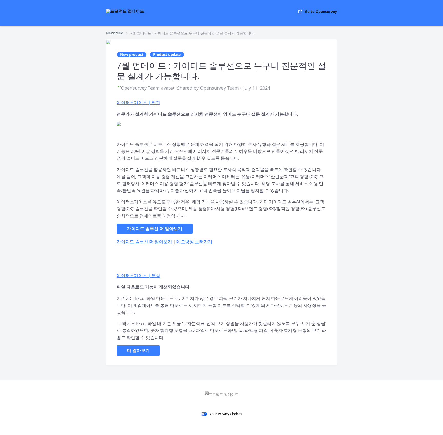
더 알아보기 (138, 350)
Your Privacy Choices (226, 414)
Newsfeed (114, 33)
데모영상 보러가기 (194, 242)
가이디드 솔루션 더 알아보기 (154, 228)
